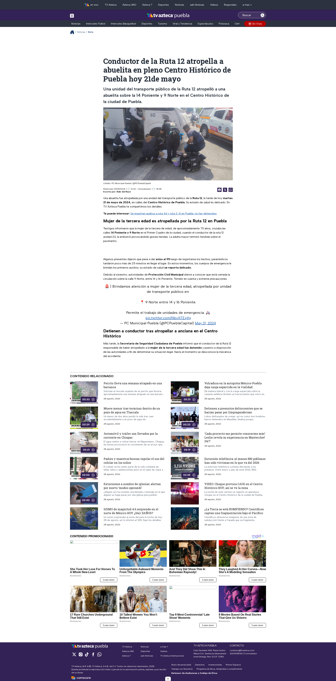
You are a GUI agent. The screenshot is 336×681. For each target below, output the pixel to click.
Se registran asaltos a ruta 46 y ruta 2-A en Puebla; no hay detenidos (173, 213)
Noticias (179, 4)
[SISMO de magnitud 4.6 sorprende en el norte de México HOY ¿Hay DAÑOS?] (84, 518)
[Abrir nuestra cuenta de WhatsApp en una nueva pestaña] (99, 654)
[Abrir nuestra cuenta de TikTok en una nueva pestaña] (87, 654)
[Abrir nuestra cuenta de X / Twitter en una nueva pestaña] (74, 654)
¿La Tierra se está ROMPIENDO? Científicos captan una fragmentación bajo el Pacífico (234, 511)
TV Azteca (111, 4)
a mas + (247, 4)
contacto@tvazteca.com (242, 650)
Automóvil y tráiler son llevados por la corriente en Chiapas (131, 435)
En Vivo (257, 23)
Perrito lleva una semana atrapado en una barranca (133, 385)
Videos (214, 4)
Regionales (230, 4)
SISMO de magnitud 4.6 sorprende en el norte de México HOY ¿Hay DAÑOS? (131, 511)
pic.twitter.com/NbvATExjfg (168, 318)
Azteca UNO (129, 4)
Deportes (163, 4)
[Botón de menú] (72, 15)
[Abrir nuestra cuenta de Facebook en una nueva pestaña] (93, 654)
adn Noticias (197, 4)
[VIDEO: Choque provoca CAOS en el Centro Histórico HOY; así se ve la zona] (185, 493)
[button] (168, 679)
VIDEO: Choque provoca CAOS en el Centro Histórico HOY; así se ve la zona (233, 486)
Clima (238, 23)
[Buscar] (262, 15)
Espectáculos (205, 23)
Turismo (162, 23)
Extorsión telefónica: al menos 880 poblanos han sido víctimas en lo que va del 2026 (234, 460)
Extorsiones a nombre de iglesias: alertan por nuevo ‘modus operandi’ (132, 486)
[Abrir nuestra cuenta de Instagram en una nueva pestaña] (80, 654)
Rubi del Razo (124, 191)
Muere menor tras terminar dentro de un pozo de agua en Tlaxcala (132, 410)
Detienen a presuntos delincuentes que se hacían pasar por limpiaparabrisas (233, 410)
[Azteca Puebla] (168, 15)
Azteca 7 (147, 4)
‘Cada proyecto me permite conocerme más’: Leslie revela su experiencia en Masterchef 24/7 (234, 437)
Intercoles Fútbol (95, 23)
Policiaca (224, 23)
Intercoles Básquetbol (123, 23)
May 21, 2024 (205, 323)
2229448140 (236, 653)
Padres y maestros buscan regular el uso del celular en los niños (134, 460)
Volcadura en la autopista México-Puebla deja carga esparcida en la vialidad (233, 385)
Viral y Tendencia (182, 23)
